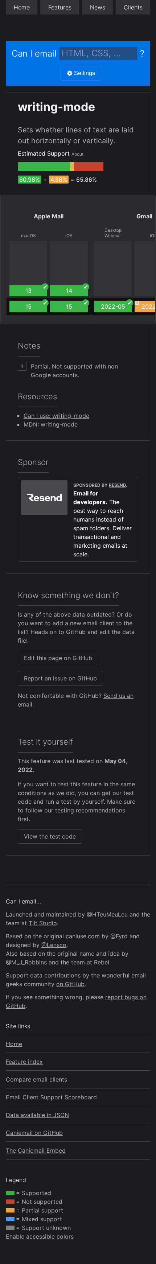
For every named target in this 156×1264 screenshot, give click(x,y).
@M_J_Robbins (26, 962)
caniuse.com (83, 936)
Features (59, 7)
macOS (28, 235)
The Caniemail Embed (36, 1150)
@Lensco (53, 944)
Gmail (144, 216)
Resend (117, 485)
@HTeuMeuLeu (107, 914)
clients (133, 7)
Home (22, 7)
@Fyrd (119, 936)
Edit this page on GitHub (58, 658)
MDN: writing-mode (51, 424)
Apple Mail (48, 216)
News (97, 7)
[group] (44, 166)
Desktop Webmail (113, 233)
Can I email (34, 53)
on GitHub (70, 984)
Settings (84, 73)
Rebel (101, 962)
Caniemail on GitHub (34, 1132)
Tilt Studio (43, 923)
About (77, 154)
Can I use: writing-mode (56, 415)
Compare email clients (36, 1079)
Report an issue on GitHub (60, 678)
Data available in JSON (37, 1115)
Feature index (24, 1061)
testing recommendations (90, 810)
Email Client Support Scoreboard (51, 1097)
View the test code (50, 836)
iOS (69, 235)
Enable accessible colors (40, 1236)
